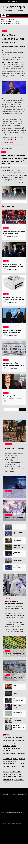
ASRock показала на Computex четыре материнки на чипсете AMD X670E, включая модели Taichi (18, 699)
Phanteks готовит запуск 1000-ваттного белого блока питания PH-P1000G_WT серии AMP (14, 298)
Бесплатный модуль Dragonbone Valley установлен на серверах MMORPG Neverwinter (14, 518)
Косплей (14, 777)
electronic (6, 750)
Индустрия (17, 774)
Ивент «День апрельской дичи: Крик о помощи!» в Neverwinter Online (14, 448)
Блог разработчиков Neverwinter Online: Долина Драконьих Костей (18, 526)
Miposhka (15, 758)
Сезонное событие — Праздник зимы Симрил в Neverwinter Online (18, 533)
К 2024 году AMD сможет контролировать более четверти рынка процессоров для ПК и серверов (14, 397)
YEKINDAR (18, 771)
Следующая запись (7, 148)
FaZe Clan (16, 756)
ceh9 (13, 743)
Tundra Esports (8, 769)
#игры (5, 740)
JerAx (5, 758)
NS (13, 761)
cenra (17, 743)
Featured (22, 756)
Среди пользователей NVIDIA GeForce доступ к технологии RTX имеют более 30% (18, 686)
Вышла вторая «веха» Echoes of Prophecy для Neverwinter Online (18, 539)
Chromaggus (14, 7)
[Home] (3, 15)
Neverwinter (8, 444)
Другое (5, 774)
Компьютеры (7, 777)
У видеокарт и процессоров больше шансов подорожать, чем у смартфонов (14, 654)
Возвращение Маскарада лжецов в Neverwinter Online (18, 553)
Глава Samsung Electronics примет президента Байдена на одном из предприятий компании (13, 265)
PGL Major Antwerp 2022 (10, 763)
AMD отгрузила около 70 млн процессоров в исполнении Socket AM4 (18, 706)
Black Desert (7, 743)
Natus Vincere (7, 761)
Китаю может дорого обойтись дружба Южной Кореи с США (17, 719)
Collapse (13, 745)
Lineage (9, 758)
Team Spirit (6, 766)
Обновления (7, 779)
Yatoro (12, 771)
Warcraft (6, 771)
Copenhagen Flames (9, 748)
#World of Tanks (17, 737)
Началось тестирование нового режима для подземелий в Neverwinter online (18, 566)
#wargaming (7, 737)
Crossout (19, 748)
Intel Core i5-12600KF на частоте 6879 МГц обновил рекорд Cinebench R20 (18, 726)
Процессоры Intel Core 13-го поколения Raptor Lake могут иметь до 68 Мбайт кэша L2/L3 (13, 364)
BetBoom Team (20, 740)
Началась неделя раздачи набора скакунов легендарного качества (17, 559)
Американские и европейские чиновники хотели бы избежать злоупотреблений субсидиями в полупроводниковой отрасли (14, 233)
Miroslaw (22, 758)
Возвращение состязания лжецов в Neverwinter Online (18, 546)
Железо (5, 31)
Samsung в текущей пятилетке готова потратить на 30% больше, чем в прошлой (14, 678)
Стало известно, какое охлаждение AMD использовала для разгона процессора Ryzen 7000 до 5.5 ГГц (18, 713)
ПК (12, 779)
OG (15, 761)
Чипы (5, 782)
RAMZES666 (22, 763)
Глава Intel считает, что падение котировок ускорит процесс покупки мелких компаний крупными (13, 602)
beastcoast (11, 740)
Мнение (20, 777)
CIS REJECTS (6, 745)
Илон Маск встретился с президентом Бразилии (12, 331)
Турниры (21, 779)
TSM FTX (23, 766)
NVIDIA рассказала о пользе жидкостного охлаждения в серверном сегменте (18, 692)
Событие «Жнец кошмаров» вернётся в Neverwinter (12, 494)
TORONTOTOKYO (15, 766)
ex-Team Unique (8, 756)
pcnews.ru (11, 142)
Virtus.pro (17, 769)
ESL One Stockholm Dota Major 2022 (14, 753)
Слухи (16, 779)
